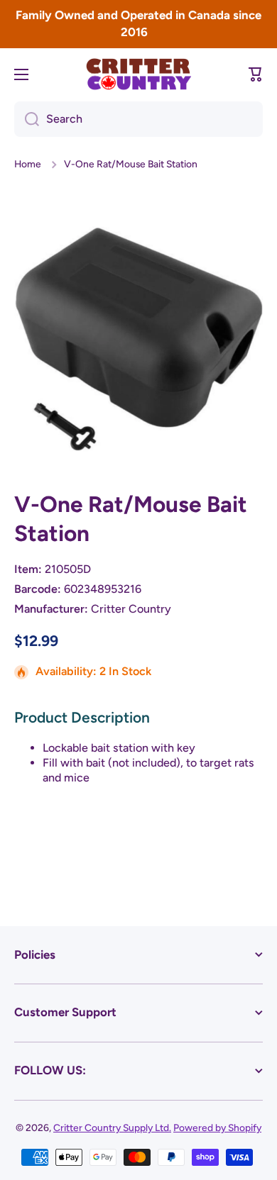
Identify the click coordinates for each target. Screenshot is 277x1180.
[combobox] (138, 119)
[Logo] (138, 74)
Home (27, 163)
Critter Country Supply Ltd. (112, 1127)
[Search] (26, 119)
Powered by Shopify (217, 1127)
